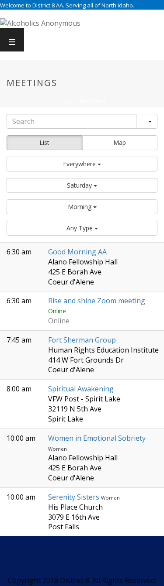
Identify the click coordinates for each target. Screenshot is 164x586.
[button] (82, 164)
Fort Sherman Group (82, 340)
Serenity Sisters (74, 497)
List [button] (44, 142)
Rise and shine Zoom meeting (96, 300)
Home (66, 101)
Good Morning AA (77, 252)
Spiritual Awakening (81, 389)
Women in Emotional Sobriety (97, 438)
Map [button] (119, 142)
